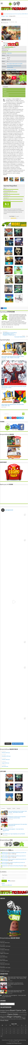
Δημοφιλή (9, 808)
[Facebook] (8, 418)
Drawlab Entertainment (10, 1012)
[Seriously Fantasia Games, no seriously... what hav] (14, 551)
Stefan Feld (9, 53)
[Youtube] (15, 418)
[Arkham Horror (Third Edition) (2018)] (19, 279)
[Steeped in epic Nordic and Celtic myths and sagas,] (14, 652)
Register (3, 883)
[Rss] (5, 418)
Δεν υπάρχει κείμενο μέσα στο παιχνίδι (14, 63)
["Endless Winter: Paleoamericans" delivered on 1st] (14, 627)
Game (7, 16)
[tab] (14, 87)
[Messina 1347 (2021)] (8, 232)
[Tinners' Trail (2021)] (9, 279)
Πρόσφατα (3, 808)
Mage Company (14, 1017)
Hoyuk (19, 1014)
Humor (22, 1014)
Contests (3, 1012)
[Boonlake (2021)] (9, 261)
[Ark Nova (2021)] (18, 270)
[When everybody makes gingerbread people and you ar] (14, 525)
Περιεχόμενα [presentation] (5, 93)
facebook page (24, 1012)
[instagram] (20, 418)
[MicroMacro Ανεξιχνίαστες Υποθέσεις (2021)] (19, 298)
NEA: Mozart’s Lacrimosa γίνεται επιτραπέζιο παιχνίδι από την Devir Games (16, 984)
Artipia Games (5, 1010)
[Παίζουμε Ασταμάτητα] (14, 8)
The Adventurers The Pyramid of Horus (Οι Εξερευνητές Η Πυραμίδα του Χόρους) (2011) (10, 333)
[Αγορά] (10, 43)
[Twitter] (10, 418)
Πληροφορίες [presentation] (6, 96)
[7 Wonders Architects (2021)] (8, 251)
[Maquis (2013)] (9, 242)
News (22, 1017)
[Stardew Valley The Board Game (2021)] (9, 298)
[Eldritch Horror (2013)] (19, 242)
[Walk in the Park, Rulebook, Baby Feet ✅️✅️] (14, 703)
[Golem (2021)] (18, 251)
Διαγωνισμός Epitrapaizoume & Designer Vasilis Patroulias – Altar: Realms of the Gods (12, 357)
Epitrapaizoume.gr (22, 1040)
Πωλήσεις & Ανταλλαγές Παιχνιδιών (16, 865)
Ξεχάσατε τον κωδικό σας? (7, 885)
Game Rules (12, 1014)
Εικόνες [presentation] (4, 91)
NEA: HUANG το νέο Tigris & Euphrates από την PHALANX (14, 833)
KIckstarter (25, 1014)
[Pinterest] (13, 418)
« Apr (1, 1036)
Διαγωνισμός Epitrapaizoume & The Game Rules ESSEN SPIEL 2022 (16, 991)
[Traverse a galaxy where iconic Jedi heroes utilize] (14, 729)
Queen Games (13, 69)
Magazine (3, 1017)
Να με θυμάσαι (12, 880)
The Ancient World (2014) (19, 336)
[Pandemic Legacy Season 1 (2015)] (8, 270)
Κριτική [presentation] (4, 89)
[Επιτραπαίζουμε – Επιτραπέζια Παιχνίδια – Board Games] (14, 3)
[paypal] (22, 418)
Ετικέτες (18, 808)
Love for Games (10, 1040)
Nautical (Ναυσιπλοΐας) (11, 65)
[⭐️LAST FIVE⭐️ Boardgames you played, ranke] (14, 576)
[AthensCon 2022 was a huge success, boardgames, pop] (14, 678)
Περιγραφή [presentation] (5, 86)
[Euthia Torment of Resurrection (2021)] (19, 261)
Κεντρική (3, 16)
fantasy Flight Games (3, 1014)
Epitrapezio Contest (17, 1012)
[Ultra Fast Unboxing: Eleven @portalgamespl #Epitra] (14, 601)
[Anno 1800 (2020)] (8, 289)
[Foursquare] (18, 418)
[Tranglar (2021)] (18, 289)
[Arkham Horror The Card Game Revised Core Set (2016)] (18, 232)
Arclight (8, 69)
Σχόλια (13, 808)
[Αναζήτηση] (23, 414)
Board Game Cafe (18, 1010)
